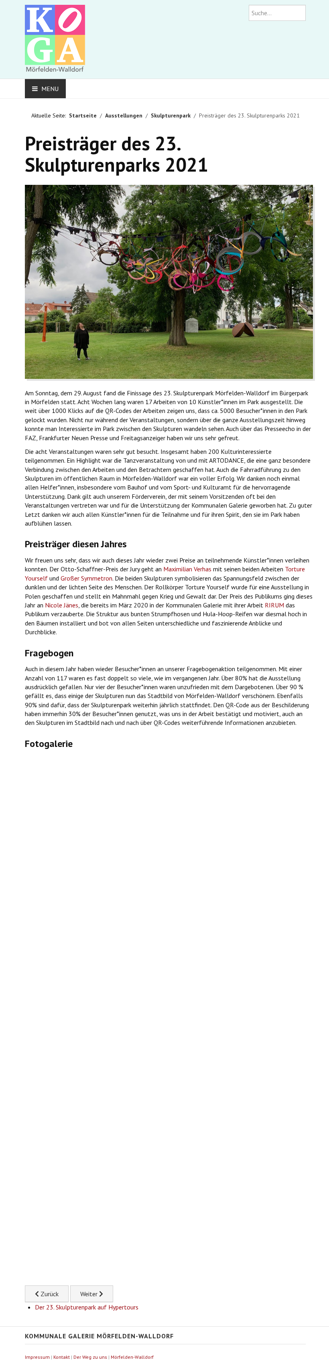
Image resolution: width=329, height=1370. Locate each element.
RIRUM (274, 605)
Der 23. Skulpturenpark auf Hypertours (86, 1307)
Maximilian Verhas (187, 569)
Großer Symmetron (86, 578)
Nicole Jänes (61, 605)
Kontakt (61, 1357)
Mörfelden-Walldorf (132, 1357)
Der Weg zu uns (90, 1357)
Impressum (37, 1357)
